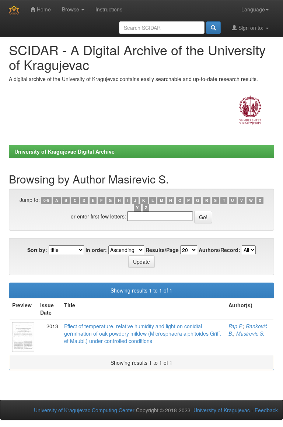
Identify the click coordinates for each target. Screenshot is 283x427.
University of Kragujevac (221, 410)
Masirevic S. (250, 333)
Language (253, 9)
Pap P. (235, 326)
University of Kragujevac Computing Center (84, 410)
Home (43, 9)
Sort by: (37, 249)
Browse (71, 9)
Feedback (266, 410)
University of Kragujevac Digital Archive (64, 151)
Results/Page (162, 249)
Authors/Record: (219, 249)
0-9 (46, 200)
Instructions (108, 9)
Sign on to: (251, 27)
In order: (96, 249)
